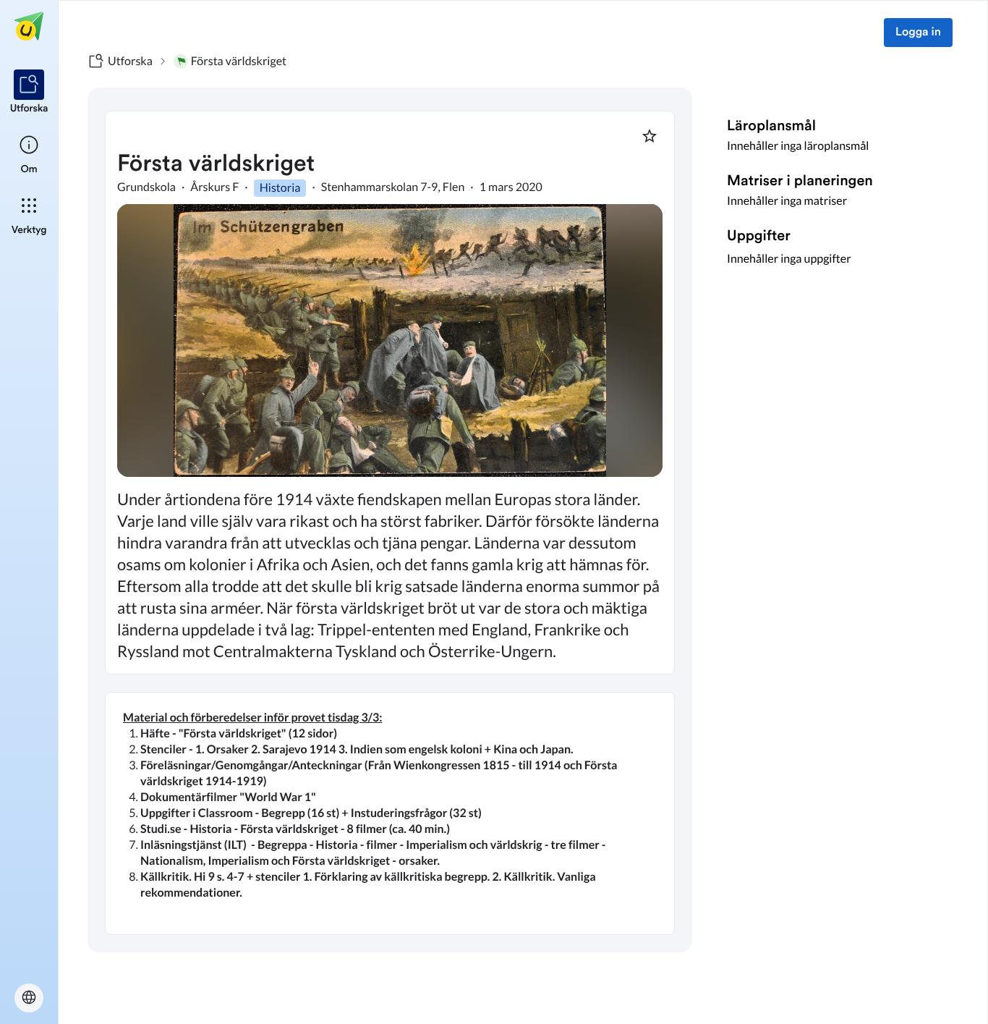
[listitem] (29, 92)
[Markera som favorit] (649, 136)
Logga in (918, 32)
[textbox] (390, 813)
